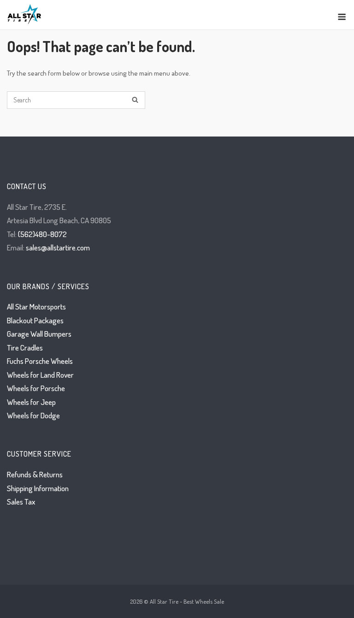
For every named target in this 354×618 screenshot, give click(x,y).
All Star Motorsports (36, 306)
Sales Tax (21, 501)
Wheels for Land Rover (40, 375)
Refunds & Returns (35, 474)
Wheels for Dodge (33, 415)
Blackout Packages (35, 320)
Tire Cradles (25, 347)
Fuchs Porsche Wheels (40, 361)
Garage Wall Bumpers (39, 334)
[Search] (135, 100)
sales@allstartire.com (58, 247)
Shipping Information (38, 488)
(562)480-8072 (42, 234)
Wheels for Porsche (36, 388)
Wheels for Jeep (31, 402)
